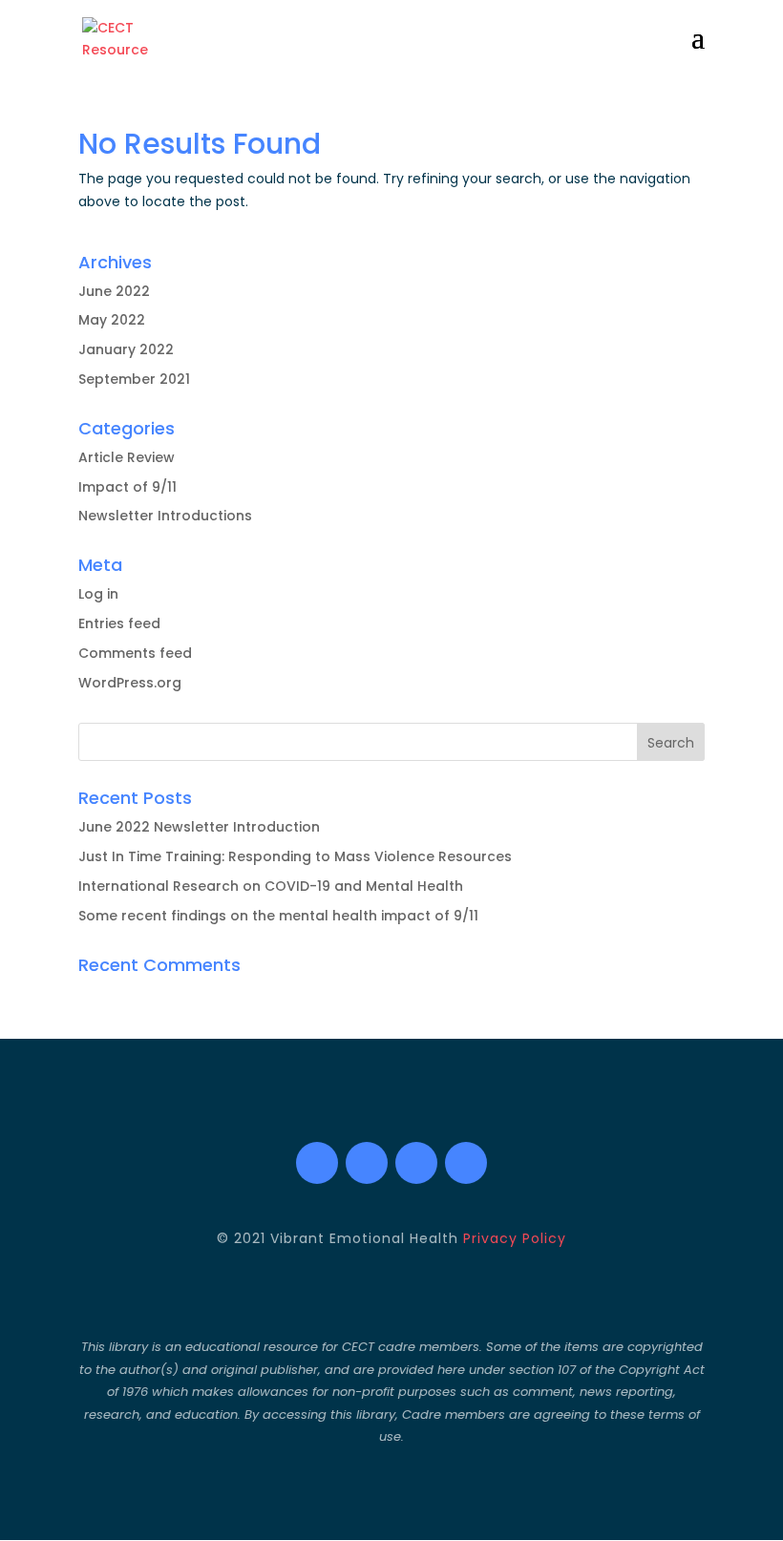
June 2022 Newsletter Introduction (199, 826)
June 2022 (114, 291)
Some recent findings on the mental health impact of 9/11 (278, 915)
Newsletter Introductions (165, 515)
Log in (98, 593)
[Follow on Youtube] (466, 1163)
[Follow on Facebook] (317, 1163)
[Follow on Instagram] (416, 1163)
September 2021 (134, 379)
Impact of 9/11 (127, 486)
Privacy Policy (514, 1238)
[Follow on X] (367, 1163)
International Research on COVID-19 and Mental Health (270, 886)
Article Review (126, 457)
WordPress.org (129, 682)
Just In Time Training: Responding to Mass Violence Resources (295, 856)
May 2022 (111, 319)
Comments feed (135, 653)
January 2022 (126, 349)
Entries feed (119, 623)
